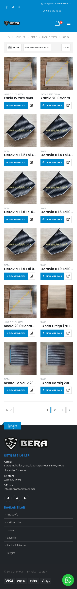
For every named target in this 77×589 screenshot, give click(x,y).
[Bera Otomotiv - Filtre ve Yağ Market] (12, 23)
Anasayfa (12, 514)
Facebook (8, 498)
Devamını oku (17, 105)
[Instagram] (19, 7)
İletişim (11, 553)
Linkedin (25, 498)
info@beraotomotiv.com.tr (57, 3)
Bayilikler (12, 537)
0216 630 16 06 (53, 10)
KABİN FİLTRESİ (10, 94)
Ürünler (11, 530)
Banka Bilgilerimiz (17, 545)
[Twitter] (12, 7)
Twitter (16, 498)
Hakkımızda (14, 522)
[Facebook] (6, 7)
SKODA (20, 94)
